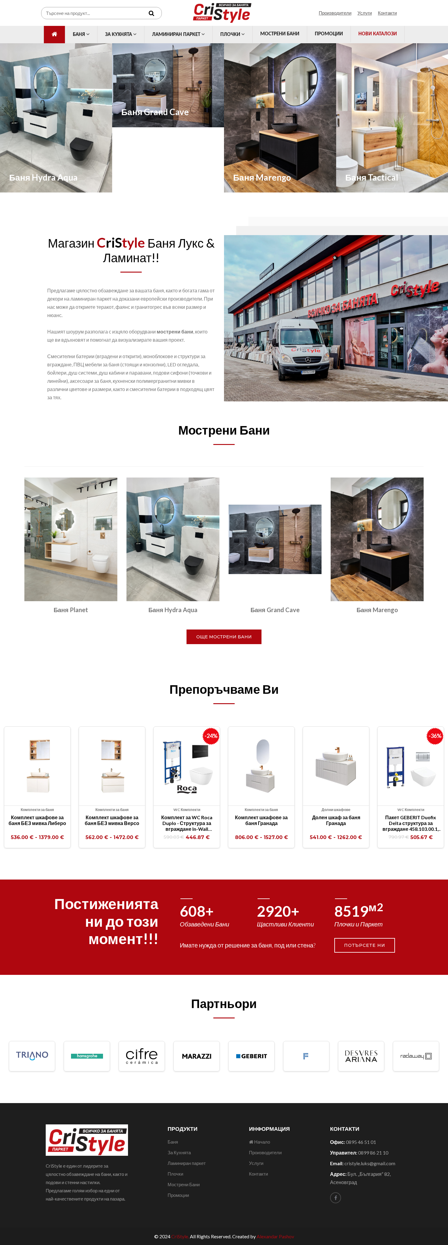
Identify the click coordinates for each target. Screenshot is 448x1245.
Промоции (329, 34)
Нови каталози (377, 34)
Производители (335, 13)
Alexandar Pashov (275, 1236)
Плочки (230, 34)
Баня (79, 34)
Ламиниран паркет (176, 34)
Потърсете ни (364, 945)
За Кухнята (119, 34)
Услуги (364, 13)
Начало (261, 1141)
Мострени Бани (279, 34)
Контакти (387, 13)
